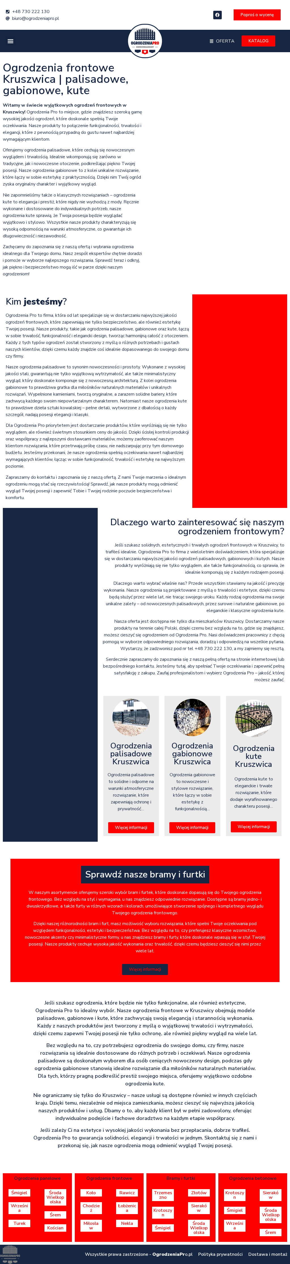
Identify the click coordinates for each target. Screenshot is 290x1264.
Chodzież (91, 1208)
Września (19, 1208)
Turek (19, 1223)
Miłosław (91, 1225)
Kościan (55, 1228)
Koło (91, 1193)
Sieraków (199, 1208)
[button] (10, 41)
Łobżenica (127, 1208)
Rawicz (127, 1193)
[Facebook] (217, 15)
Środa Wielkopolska (55, 1197)
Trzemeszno (163, 1195)
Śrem (55, 1215)
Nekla (127, 1223)
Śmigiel (19, 1193)
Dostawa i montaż (267, 1254)
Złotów (199, 1193)
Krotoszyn (162, 1212)
